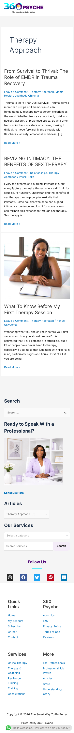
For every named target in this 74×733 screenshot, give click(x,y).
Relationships (38, 172)
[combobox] (37, 535)
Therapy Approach (42, 91)
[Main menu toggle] (66, 8)
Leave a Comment (16, 91)
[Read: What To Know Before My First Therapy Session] (37, 267)
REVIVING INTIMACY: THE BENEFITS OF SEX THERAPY (35, 162)
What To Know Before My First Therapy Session (32, 309)
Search (61, 545)
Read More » (12, 142)
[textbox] (35, 535)
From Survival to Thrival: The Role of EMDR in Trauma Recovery (36, 77)
